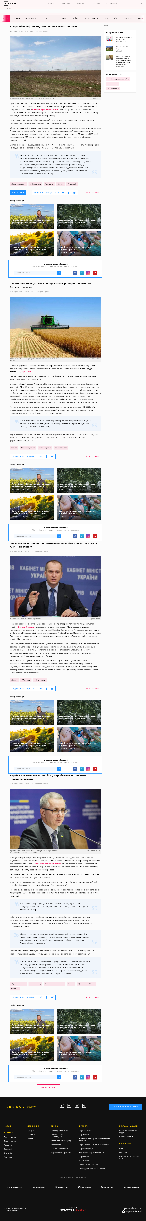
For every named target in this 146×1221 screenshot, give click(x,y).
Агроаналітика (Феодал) (61, 1141)
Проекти (95, 3)
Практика (8, 1145)
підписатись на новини (125, 1107)
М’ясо (116, 18)
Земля (45, 18)
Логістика (8, 1157)
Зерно (64, 18)
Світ (54, 18)
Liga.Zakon (26, 372)
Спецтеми (64, 3)
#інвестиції (72, 184)
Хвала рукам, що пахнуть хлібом (92, 1169)
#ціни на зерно (113, 89)
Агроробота (56, 1145)
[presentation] (4, 18)
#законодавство (61, 448)
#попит (71, 984)
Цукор (106, 18)
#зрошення (49, 184)
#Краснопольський (18, 184)
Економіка (8, 1153)
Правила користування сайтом (129, 1157)
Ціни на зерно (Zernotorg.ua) (57, 1136)
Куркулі (31, 1131)
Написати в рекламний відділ (129, 1132)
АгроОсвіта (84, 1157)
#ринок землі (112, 84)
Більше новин (48, 1087)
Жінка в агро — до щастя (89, 1165)
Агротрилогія (84, 1135)
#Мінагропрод (35, 184)
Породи (31, 1139)
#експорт (14, 989)
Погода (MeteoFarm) (59, 1131)
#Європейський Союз (86, 984)
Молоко (128, 18)
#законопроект (45, 448)
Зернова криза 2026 (87, 1131)
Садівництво (31, 18)
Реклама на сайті (126, 1137)
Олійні (75, 18)
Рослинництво (10, 1137)
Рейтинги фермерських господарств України (94, 1140)
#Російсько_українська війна (118, 79)
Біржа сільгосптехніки (60, 1149)
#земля (60, 184)
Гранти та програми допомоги (91, 1153)
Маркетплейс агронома (61, 1153)
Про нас (122, 1148)
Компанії (31, 1135)
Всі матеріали (92, 193)
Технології (8, 1149)
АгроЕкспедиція (86, 1149)
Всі (6, 18)
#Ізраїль (14, 680)
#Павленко (26, 680)
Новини (51, 3)
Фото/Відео (111, 3)
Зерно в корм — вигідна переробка (94, 1145)
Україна (16, 18)
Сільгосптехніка (90, 18)
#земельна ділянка (28, 448)
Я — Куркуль (84, 1161)
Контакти (123, 1152)
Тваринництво (10, 1141)
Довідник (80, 3)
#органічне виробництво (54, 984)
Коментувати (18, 192)
